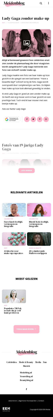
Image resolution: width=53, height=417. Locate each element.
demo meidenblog (32, 22)
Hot (3, 22)
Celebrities (11, 362)
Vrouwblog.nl (26, 376)
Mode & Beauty (26, 362)
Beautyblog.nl (26, 380)
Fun (45, 362)
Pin (39, 119)
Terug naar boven (25, 329)
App (46, 119)
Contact (41, 401)
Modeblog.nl (26, 372)
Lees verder (26, 170)
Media (38, 362)
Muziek (26, 366)
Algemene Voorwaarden (28, 401)
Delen (27, 119)
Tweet (33, 119)
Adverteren (13, 401)
